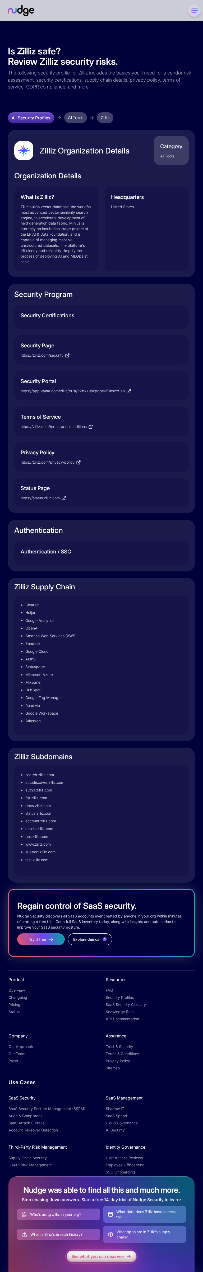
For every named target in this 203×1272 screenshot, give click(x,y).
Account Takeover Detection (33, 1130)
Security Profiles (120, 997)
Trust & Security (119, 1046)
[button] (193, 10)
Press (13, 1061)
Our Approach (20, 1046)
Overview (16, 990)
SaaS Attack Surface (26, 1123)
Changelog (17, 997)
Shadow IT (115, 1108)
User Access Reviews (124, 1157)
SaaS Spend (116, 1115)
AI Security (115, 1130)
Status (14, 1011)
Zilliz (105, 117)
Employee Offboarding (125, 1165)
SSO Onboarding (120, 1172)
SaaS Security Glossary (126, 1004)
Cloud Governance (122, 1123)
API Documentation (122, 1019)
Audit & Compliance (25, 1115)
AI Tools (75, 117)
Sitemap (113, 1068)
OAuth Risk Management (30, 1165)
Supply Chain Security (27, 1157)
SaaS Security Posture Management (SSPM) (46, 1108)
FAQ (109, 990)
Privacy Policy (118, 1061)
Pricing (14, 1004)
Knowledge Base (120, 1011)
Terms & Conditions (122, 1053)
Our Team (16, 1053)
